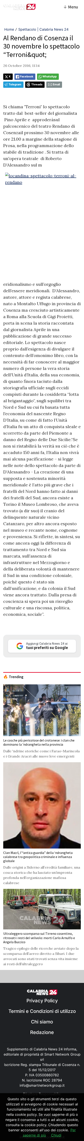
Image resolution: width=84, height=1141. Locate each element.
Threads (36, 84)
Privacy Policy (42, 1000)
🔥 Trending (13, 676)
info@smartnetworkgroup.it (42, 1085)
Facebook (26, 76)
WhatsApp (49, 76)
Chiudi (56, 1135)
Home (9, 29)
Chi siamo (42, 1022)
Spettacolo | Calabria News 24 (43, 29)
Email (56, 84)
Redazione (42, 1032)
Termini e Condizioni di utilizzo (42, 1011)
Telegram (15, 84)
